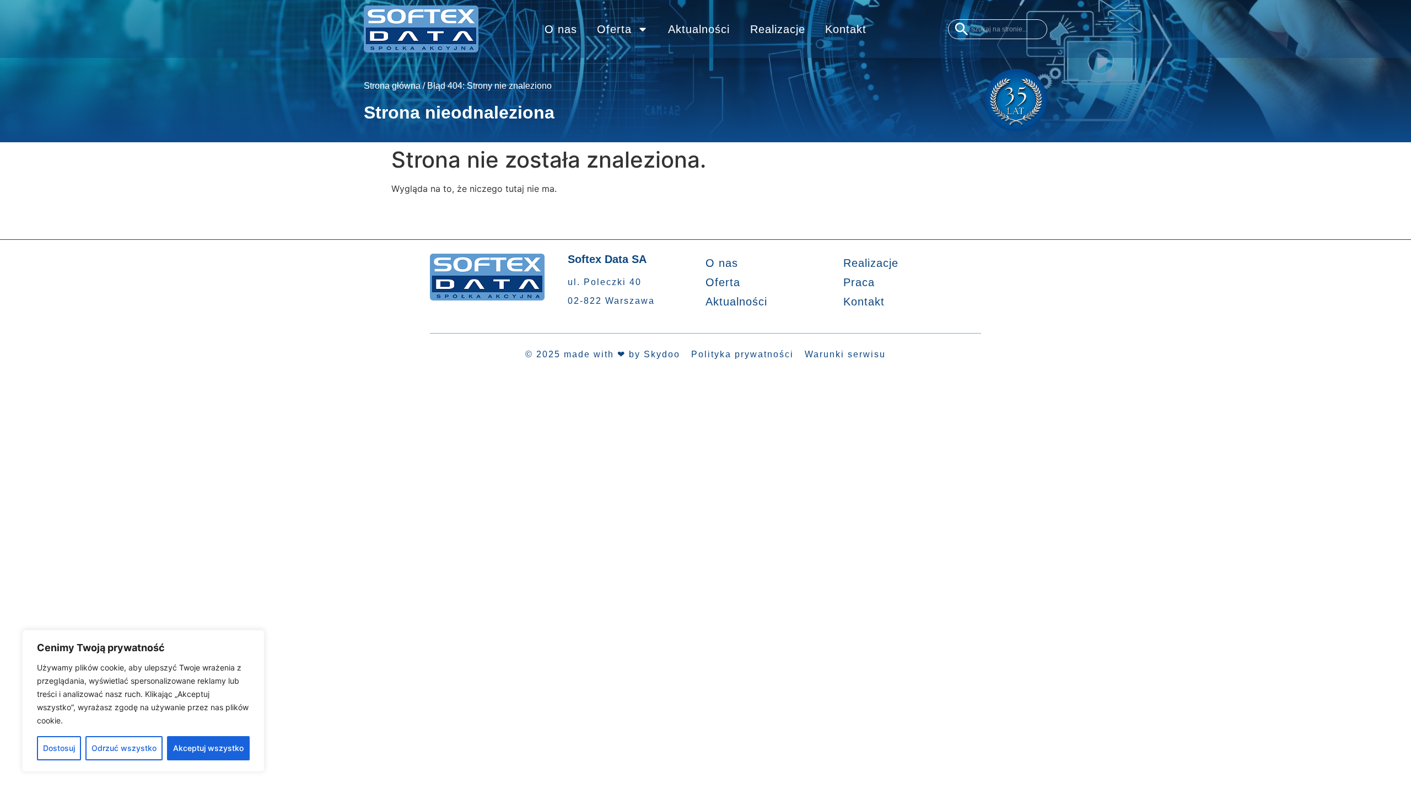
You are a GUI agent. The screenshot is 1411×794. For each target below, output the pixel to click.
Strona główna (392, 85)
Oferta (614, 29)
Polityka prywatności (742, 354)
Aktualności (699, 29)
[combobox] (997, 29)
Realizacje (777, 29)
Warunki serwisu (845, 354)
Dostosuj (59, 748)
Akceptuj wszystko (208, 748)
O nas (561, 29)
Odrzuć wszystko (124, 748)
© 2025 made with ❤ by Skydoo (602, 354)
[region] (143, 701)
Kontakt (845, 29)
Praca (859, 282)
